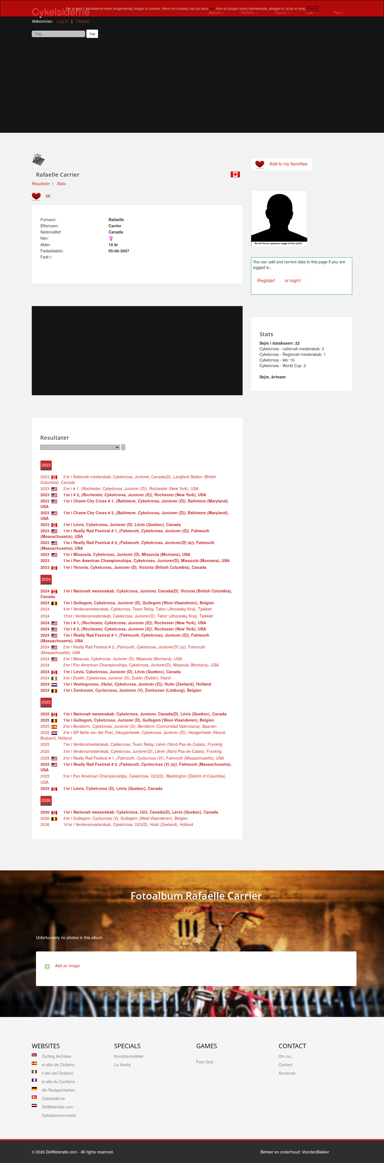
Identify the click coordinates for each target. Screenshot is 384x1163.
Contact (285, 1064)
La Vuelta (122, 1064)
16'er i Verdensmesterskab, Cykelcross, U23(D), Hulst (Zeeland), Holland (126, 824)
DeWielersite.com (57, 1107)
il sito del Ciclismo (57, 1073)
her (211, 9)
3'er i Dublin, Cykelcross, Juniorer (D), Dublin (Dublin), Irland (115, 678)
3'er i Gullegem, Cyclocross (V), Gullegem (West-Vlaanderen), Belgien (124, 818)
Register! (266, 280)
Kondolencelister (129, 1056)
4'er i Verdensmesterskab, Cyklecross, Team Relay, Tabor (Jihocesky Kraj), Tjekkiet (136, 609)
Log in (62, 21)
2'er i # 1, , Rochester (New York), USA (129, 488)
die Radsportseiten (58, 1090)
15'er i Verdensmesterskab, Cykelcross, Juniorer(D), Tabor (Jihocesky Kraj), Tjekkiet (136, 616)
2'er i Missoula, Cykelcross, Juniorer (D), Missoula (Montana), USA (121, 658)
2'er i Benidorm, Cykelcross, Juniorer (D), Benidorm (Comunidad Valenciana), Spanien (138, 726)
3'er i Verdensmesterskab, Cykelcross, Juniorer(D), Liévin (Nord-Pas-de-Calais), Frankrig (141, 751)
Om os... (286, 1056)
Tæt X (312, 9)
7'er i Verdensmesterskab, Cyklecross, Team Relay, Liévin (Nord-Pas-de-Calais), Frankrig (141, 744)
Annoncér (287, 1073)
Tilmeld (82, 21)
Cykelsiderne (53, 1098)
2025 (44, 726)
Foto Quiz (205, 1062)
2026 (44, 818)
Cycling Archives (56, 1056)
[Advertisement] (192, 87)
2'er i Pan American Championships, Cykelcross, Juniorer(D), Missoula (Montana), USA (139, 665)
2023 (44, 476)
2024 (44, 609)
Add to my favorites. (287, 163)
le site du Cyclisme (58, 1081)
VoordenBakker (315, 1152)
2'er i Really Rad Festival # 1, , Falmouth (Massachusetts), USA (142, 758)
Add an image (66, 965)
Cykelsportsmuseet (59, 1115)
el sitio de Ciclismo (58, 1064)
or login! (293, 280)
